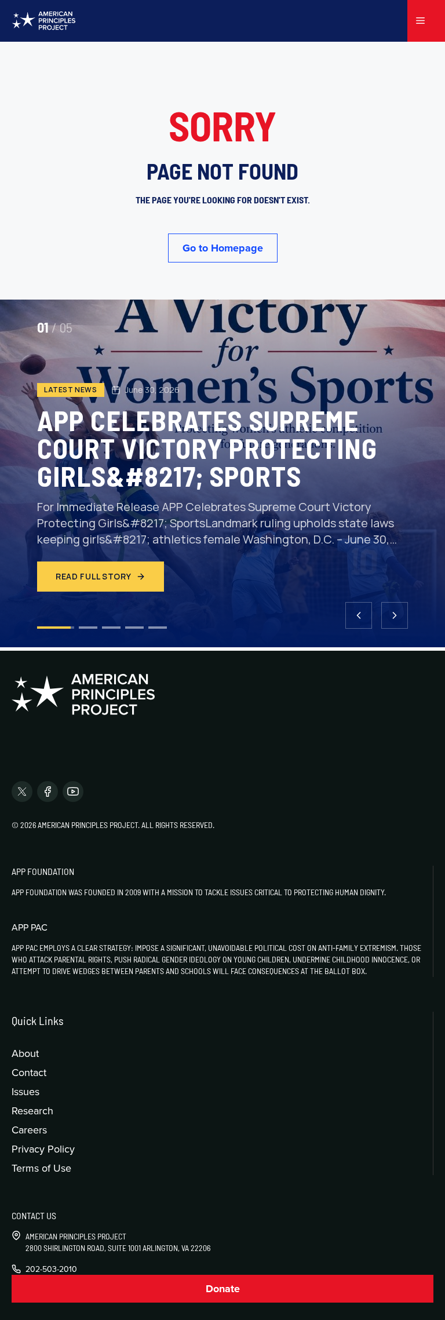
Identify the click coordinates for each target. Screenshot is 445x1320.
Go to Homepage (223, 248)
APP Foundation (43, 871)
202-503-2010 (51, 1269)
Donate (223, 1288)
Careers (29, 1129)
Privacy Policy (43, 1149)
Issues (25, 1091)
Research (32, 1110)
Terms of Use (41, 1168)
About (25, 1053)
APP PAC (30, 927)
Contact (29, 1072)
